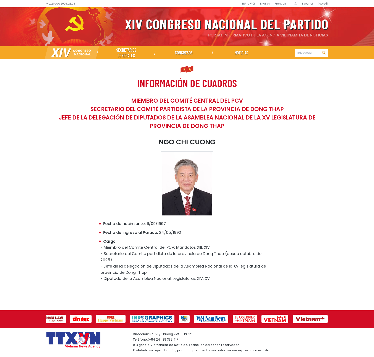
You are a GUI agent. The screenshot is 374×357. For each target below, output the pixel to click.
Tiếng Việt (248, 3)
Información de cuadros (187, 82)
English (265, 3)
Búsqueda (324, 53)
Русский (323, 3)
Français (281, 3)
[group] (51, 319)
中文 (294, 3)
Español (307, 3)
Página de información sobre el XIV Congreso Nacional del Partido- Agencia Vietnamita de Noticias (187, 26)
